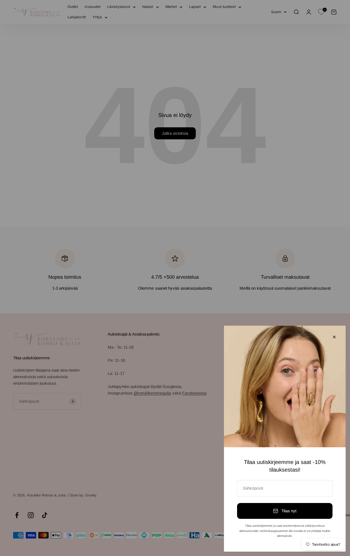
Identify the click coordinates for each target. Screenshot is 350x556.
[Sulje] (334, 337)
